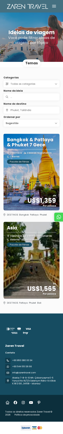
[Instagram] (23, 402)
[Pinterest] (39, 402)
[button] (31, 123)
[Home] (7, 402)
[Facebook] (15, 402)
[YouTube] (31, 402)
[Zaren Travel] (18, 331)
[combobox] (31, 110)
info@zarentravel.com (24, 372)
